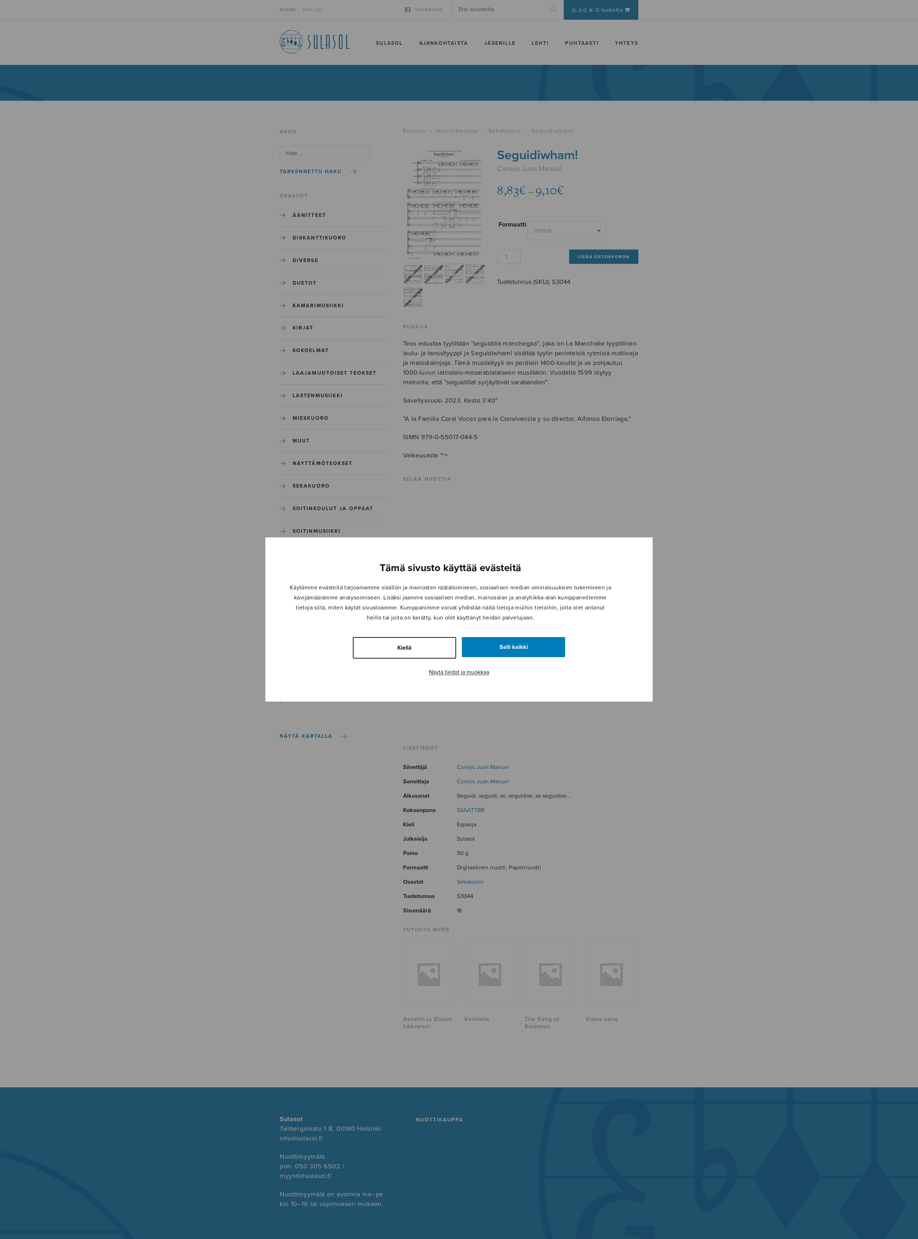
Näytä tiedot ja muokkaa (459, 672)
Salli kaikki (514, 647)
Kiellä (404, 647)
